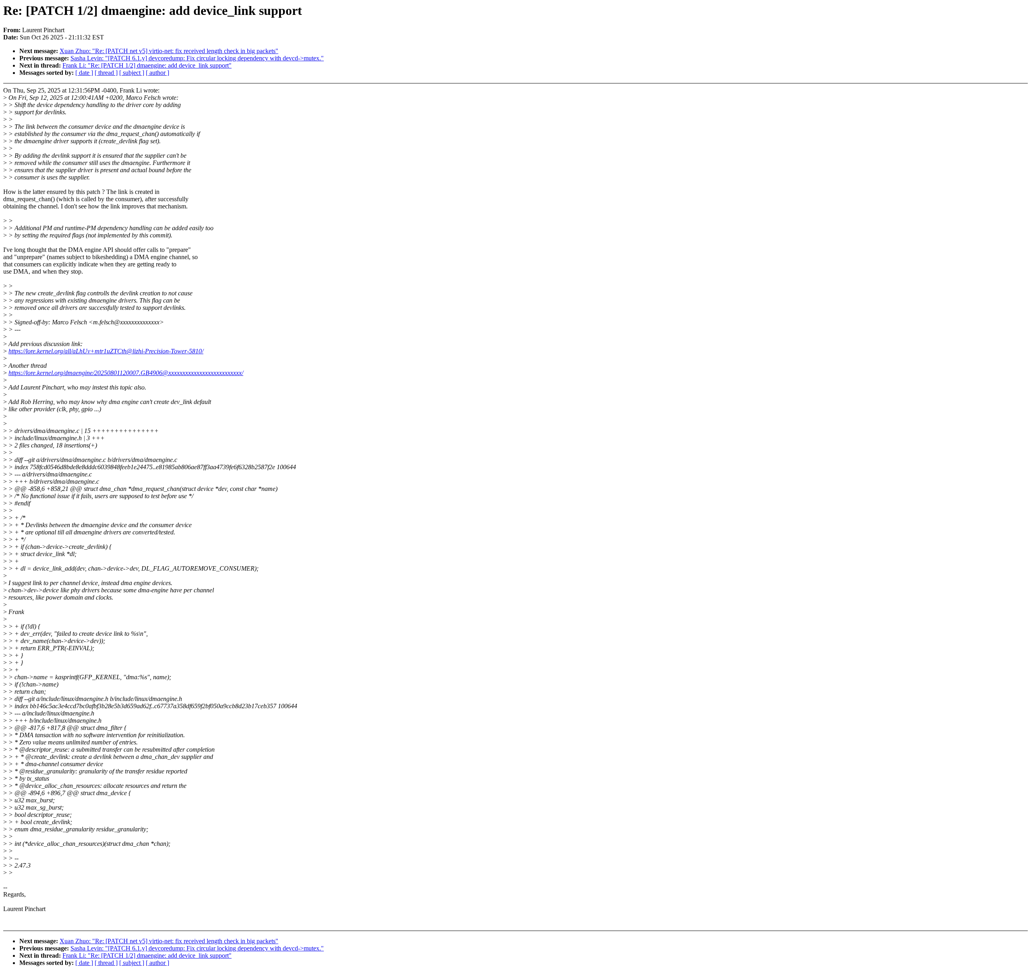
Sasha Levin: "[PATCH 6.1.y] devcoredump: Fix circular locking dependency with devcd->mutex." (197, 58)
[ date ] (84, 72)
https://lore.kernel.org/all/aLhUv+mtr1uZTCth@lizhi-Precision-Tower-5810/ (105, 351)
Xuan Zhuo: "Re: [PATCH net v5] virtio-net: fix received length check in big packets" (169, 50)
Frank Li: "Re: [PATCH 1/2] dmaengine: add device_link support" (147, 65)
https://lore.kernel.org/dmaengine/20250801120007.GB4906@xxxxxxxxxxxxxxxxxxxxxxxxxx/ (125, 372)
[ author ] (157, 72)
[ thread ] (106, 72)
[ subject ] (131, 72)
